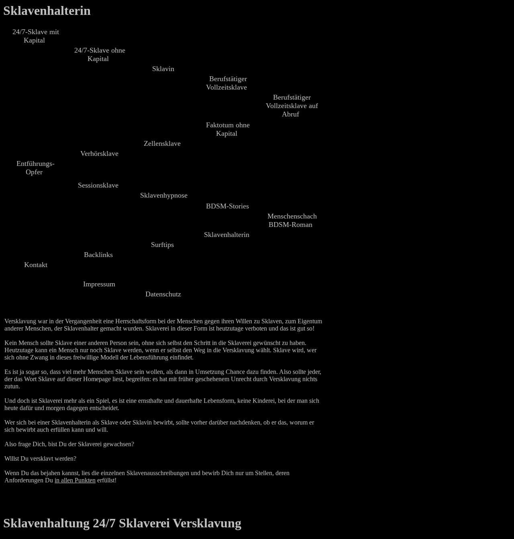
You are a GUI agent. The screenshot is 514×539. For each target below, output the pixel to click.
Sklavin (163, 69)
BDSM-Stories (227, 206)
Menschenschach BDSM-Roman (292, 220)
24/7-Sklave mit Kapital (35, 36)
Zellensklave (162, 143)
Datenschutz (163, 294)
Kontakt (35, 265)
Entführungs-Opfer (35, 167)
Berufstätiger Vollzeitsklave (226, 83)
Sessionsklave (98, 185)
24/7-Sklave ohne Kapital (99, 54)
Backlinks (98, 255)
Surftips (162, 245)
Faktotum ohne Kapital (228, 129)
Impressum (99, 284)
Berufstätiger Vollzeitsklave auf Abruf (292, 105)
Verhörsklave (99, 153)
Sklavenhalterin (47, 10)
